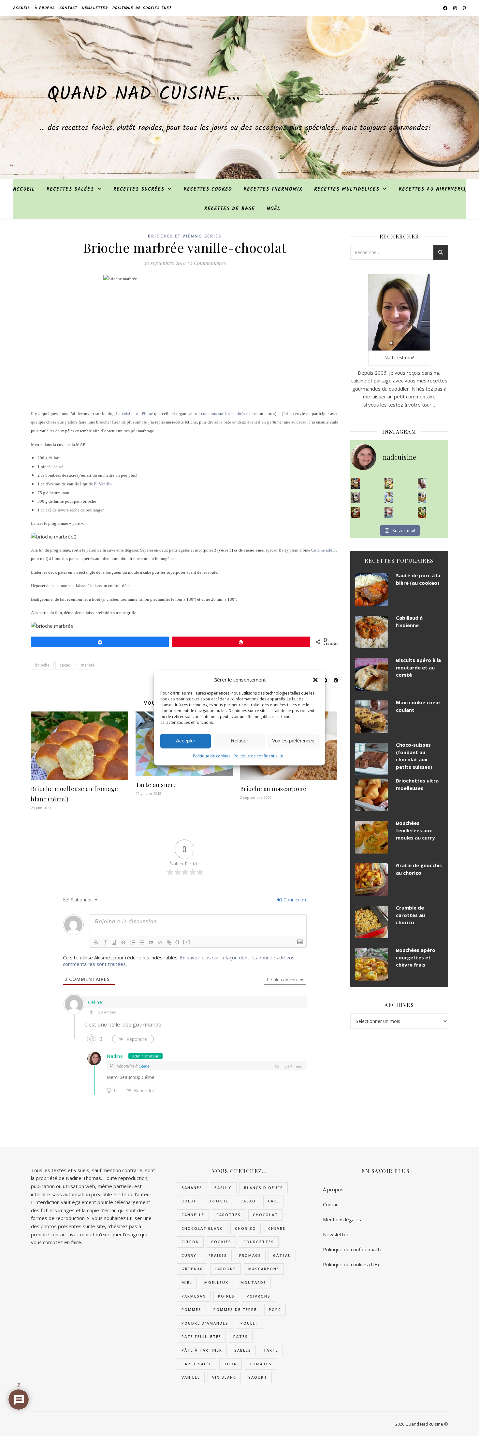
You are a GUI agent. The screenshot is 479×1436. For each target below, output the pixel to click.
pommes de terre (235, 1309)
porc (275, 1309)
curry (188, 1255)
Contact (68, 8)
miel (186, 1282)
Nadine (115, 1056)
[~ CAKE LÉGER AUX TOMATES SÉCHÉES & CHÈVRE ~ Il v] (389, 483)
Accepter (185, 741)
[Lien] (169, 942)
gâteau (282, 1255)
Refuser (239, 741)
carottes (228, 1214)
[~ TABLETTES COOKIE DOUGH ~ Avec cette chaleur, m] (422, 497)
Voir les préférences (293, 741)
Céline (95, 1002)
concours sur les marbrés (223, 413)
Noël (273, 209)
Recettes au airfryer (430, 189)
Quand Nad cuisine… (143, 94)
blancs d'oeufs (263, 1187)
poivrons (258, 1296)
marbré (88, 665)
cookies (221, 1241)
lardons (225, 1268)
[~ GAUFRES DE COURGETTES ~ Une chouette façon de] (389, 497)
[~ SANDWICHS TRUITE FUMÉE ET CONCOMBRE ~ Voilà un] (422, 512)
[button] (315, 680)
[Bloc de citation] (150, 942)
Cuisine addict (324, 550)
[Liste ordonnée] (132, 942)
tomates (260, 1363)
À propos (45, 8)
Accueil (21, 8)
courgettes (258, 1241)
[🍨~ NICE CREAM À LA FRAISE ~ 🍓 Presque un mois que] (389, 512)
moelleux (216, 1282)
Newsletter (95, 8)
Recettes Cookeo (208, 189)
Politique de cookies (211, 756)
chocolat (265, 1214)
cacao (65, 665)
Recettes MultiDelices (346, 189)
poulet (249, 1323)
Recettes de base (229, 209)
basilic (223, 1187)
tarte (270, 1350)
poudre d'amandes (204, 1323)
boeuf (188, 1201)
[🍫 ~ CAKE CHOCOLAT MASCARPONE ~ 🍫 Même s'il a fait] (422, 483)
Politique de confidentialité (258, 756)
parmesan (193, 1296)
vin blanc (224, 1377)
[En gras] (96, 942)
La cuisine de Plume (134, 413)
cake (273, 1201)
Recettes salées (70, 189)
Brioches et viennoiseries (184, 236)
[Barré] (123, 942)
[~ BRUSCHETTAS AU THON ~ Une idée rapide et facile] (355, 512)
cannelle (192, 1214)
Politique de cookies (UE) (141, 8)
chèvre (276, 1228)
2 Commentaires (208, 263)
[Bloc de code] (160, 942)
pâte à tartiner (201, 1350)
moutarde (253, 1282)
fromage (250, 1255)
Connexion (294, 900)
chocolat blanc (202, 1228)
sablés (242, 1350)
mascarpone (263, 1268)
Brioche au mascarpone (273, 789)
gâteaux (192, 1268)
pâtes (240, 1336)
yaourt (257, 1377)
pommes (191, 1309)
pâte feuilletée (201, 1336)
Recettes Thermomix (273, 189)
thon (230, 1363)
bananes (191, 1187)
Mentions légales (342, 1219)
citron (190, 1241)
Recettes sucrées (138, 189)
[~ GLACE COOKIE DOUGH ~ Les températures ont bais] (355, 497)
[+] (186, 942)
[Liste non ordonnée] (141, 942)
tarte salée (196, 1363)
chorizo (245, 1228)
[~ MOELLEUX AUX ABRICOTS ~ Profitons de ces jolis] (355, 483)
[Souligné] (114, 942)
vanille (190, 1377)
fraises (218, 1255)
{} (177, 942)
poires (226, 1296)
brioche (42, 665)
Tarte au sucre (156, 785)
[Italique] (105, 942)
